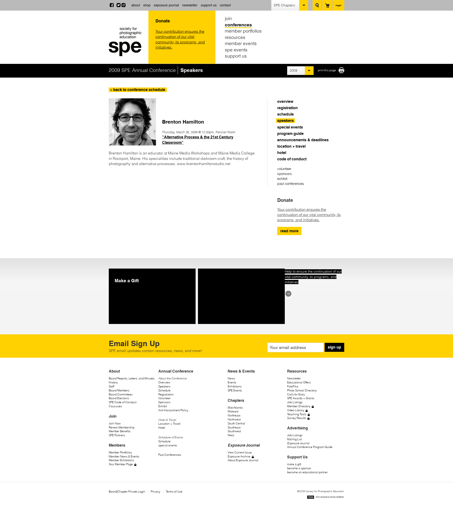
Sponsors (164, 402)
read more (289, 231)
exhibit (282, 178)
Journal (298, 443)
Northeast (234, 415)
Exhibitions (235, 386)
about (135, 5)
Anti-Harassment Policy (173, 410)
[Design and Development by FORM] (325, 497)
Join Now (115, 423)
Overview (164, 382)
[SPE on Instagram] (124, 5)
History (113, 382)
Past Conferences (169, 454)
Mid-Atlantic (235, 407)
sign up (334, 347)
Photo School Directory (302, 390)
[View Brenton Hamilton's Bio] (132, 144)
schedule (285, 114)
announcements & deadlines (303, 140)
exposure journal (166, 5)
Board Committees (121, 394)
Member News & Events (124, 456)
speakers (285, 120)
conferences (238, 24)
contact (225, 5)
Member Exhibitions (121, 460)
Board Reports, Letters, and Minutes (132, 378)
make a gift (294, 464)
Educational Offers (299, 382)
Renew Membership (121, 427)
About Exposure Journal (243, 460)
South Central (236, 423)
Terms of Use (174, 491)
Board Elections (119, 398)
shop (147, 5)
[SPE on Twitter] (119, 5)
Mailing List (294, 439)
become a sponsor (299, 468)
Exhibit (162, 406)
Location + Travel (169, 423)
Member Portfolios (120, 452)
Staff (111, 386)
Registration (166, 394)
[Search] (317, 5)
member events (241, 43)
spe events (236, 50)
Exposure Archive (239, 456)
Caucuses (115, 406)
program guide (290, 133)
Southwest (234, 431)
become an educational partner (307, 472)
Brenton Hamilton (183, 122)
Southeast (234, 427)
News (231, 378)
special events (290, 127)
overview (285, 101)
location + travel (291, 146)
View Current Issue (240, 452)
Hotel (161, 427)
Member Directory (298, 406)
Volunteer (164, 398)
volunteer (284, 168)
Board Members (119, 390)
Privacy (155, 491)
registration (287, 108)
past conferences (290, 183)
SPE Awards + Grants (300, 398)
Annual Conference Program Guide (309, 447)
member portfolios (243, 31)
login (338, 5)
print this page (327, 70)
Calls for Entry (296, 394)
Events (232, 382)
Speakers (164, 386)
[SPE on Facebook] (112, 5)
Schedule (164, 390)
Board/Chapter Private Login (127, 491)
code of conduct (291, 159)
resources (235, 37)
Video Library (295, 410)
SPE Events (235, 390)
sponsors (284, 173)
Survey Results (296, 418)
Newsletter (294, 378)
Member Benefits (119, 431)
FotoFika (292, 386)
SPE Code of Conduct (122, 402)
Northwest (234, 419)
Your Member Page (121, 464)
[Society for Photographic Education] (127, 41)
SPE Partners (117, 435)
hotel (281, 152)
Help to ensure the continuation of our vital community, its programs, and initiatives (313, 276)
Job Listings (294, 402)
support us (209, 5)
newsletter (189, 5)
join (228, 18)
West (231, 435)
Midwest (233, 411)
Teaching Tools (296, 414)
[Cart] (327, 5)
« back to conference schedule (137, 89)
